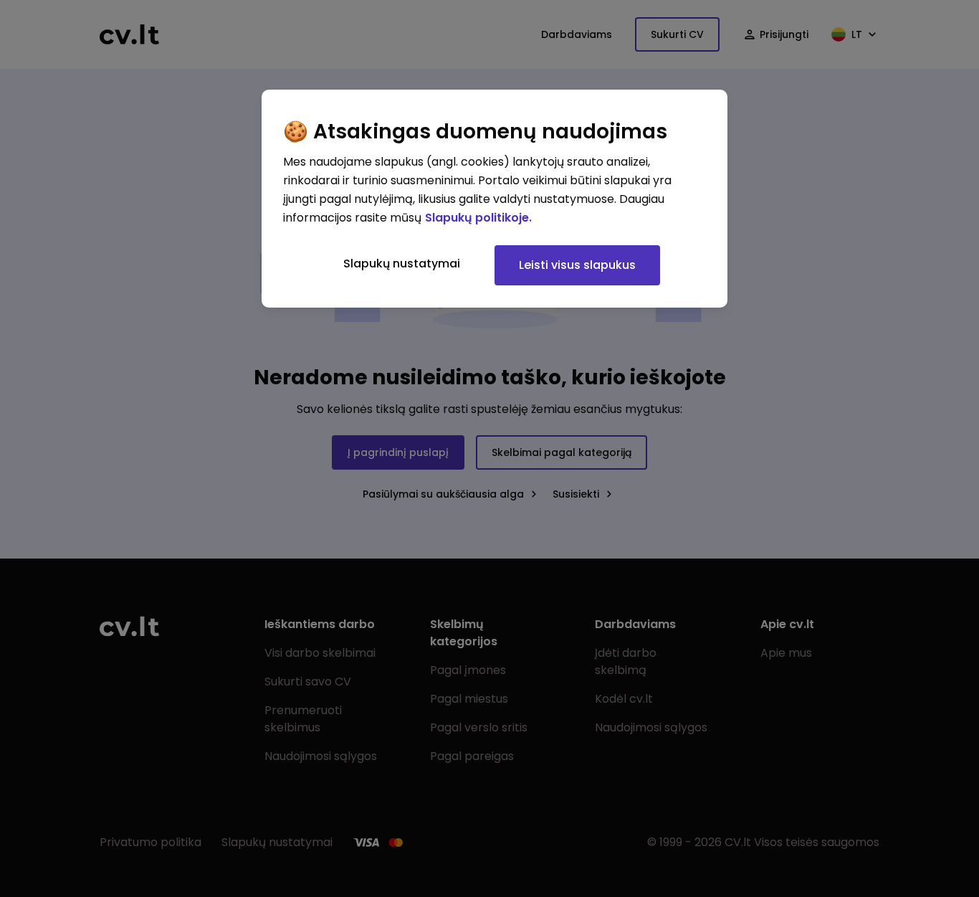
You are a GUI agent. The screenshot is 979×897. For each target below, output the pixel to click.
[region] (494, 199)
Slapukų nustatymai (401, 263)
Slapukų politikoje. (478, 217)
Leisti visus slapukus (577, 265)
